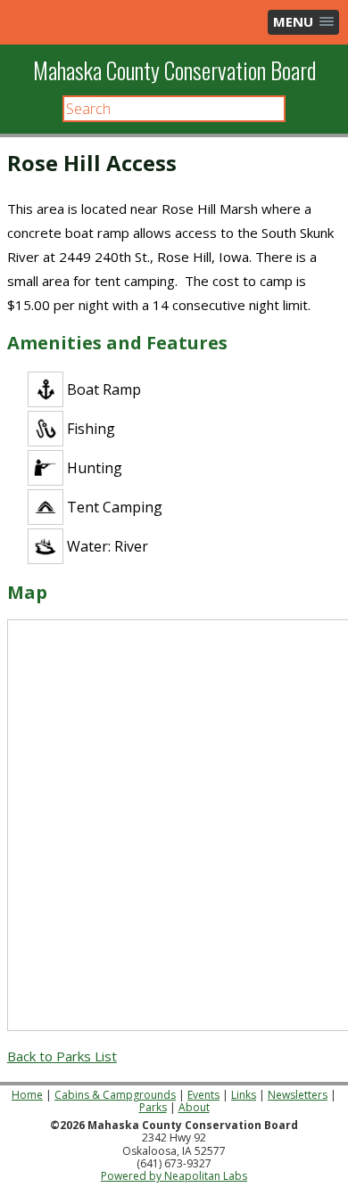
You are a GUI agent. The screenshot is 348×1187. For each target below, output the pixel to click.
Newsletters (297, 1094)
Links (243, 1094)
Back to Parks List (62, 1056)
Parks (153, 1107)
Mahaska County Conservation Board (174, 70)
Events (203, 1094)
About (194, 1107)
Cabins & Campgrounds (115, 1094)
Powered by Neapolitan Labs (174, 1175)
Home (27, 1094)
